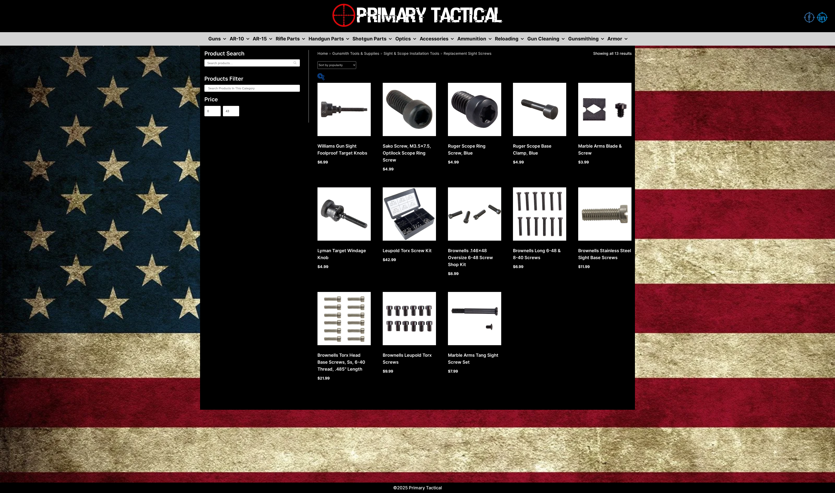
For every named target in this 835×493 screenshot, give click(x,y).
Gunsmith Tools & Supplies (355, 53)
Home (322, 53)
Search (295, 64)
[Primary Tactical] (417, 16)
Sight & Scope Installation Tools (411, 53)
